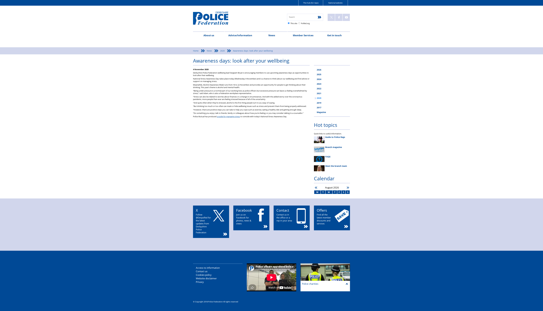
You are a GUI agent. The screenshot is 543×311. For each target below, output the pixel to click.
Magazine (321, 112)
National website (335, 3)
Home (196, 50)
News (271, 35)
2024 (319, 79)
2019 (319, 102)
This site (293, 23)
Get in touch (334, 35)
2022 (319, 88)
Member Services (303, 35)
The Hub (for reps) (310, 3)
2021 (319, 93)
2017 (319, 107)
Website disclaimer (206, 278)
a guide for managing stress (228, 116)
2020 (222, 50)
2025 (319, 74)
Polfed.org (305, 23)
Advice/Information (240, 35)
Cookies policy (204, 274)
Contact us (201, 271)
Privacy (200, 282)
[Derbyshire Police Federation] (214, 19)
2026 (319, 69)
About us (208, 35)
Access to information (208, 267)
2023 (319, 84)
